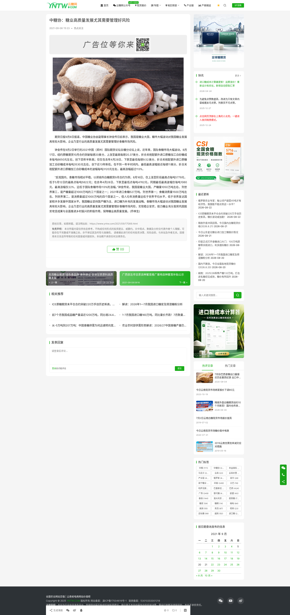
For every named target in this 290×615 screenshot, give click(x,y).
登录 (54, 368)
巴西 (234, 488)
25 (231, 564)
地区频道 (172, 5)
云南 (219, 473)
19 (238, 558)
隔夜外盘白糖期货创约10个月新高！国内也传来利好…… (228, 405)
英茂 (219, 508)
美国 (203, 508)
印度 (219, 483)
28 (206, 570)
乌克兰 (203, 473)
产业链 (190, 5)
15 (212, 558)
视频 (234, 508)
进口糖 (235, 513)
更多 (237, 75)
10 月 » (208, 575)
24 (225, 564)
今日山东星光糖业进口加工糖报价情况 (218, 232)
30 (218, 570)
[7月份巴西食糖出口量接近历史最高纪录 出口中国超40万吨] (204, 378)
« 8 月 (199, 575)
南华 (234, 478)
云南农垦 (235, 473)
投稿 (239, 5)
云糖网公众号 (123, 5)
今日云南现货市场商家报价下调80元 (215, 389)
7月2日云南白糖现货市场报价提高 (214, 418)
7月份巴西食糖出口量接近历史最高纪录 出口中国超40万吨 (228, 377)
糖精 (219, 503)
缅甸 (234, 503)
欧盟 (234, 493)
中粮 (203, 468)
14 (206, 558)
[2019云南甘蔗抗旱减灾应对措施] (204, 446)
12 (238, 552)
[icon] (220, 600)
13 (199, 558)
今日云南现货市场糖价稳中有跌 (212, 430)
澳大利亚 (220, 498)
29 (212, 570)
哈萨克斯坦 (204, 488)
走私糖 (203, 513)
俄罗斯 (219, 478)
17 (225, 558)
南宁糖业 (204, 483)
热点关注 (78, 28)
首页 (106, 5)
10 (225, 552)
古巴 (234, 483)
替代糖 (219, 493)
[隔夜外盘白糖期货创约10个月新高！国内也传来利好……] (204, 406)
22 (212, 564)
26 (238, 564)
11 (232, 552)
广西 (203, 493)
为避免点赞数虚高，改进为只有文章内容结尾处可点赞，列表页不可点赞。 (219, 101)
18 (231, 558)
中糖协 (219, 468)
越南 (219, 513)
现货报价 (141, 5)
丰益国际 (235, 468)
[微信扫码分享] (68, 610)
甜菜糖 (234, 498)
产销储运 (206, 5)
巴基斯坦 (220, 488)
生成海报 (58, 610)
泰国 (203, 498)
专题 (156, 5)
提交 (180, 368)
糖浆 (203, 503)
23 (218, 564)
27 (199, 570)
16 (219, 558)
